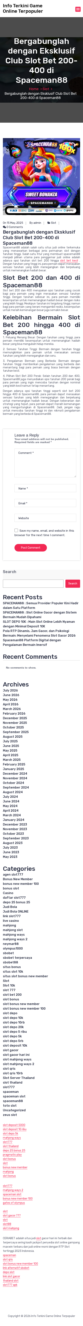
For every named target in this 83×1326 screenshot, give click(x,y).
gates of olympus (14, 1202)
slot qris (9, 1068)
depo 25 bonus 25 (16, 902)
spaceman (11, 1092)
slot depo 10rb (14, 1022)
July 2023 (10, 847)
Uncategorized (14, 1110)
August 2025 (13, 736)
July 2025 (10, 741)
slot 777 (9, 990)
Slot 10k (9, 985)
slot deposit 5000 (14, 1125)
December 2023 (15, 824)
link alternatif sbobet (16, 1268)
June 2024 (11, 801)
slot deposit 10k (15, 1045)
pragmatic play (12, 1154)
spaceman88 (13, 1101)
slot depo (10, 1013)
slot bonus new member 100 (24, 1008)
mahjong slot (13, 930)
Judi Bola (10, 907)
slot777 (9, 1087)
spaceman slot (14, 1096)
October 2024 (13, 783)
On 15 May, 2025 (13, 223)
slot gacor (11, 1050)
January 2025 (13, 769)
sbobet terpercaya (17, 958)
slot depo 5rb (13, 1041)
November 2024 (15, 778)
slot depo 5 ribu (15, 1031)
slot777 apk (10, 1285)
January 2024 (13, 820)
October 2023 (13, 834)
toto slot (10, 1105)
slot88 (7, 1224)
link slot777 (12, 916)
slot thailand (12, 1082)
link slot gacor (11, 1276)
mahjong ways (14, 934)
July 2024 (10, 797)
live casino (11, 921)
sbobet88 (10, 962)
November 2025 (15, 723)
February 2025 (14, 764)
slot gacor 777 (12, 1215)
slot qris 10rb (13, 1073)
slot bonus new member (21, 1004)
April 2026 (11, 704)
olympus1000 (13, 948)
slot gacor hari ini (16, 1055)
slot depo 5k (12, 1036)
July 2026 (10, 690)
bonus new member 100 (21, 884)
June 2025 (11, 746)
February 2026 (14, 713)
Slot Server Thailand (19, 1078)
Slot (45, 89)
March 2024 (12, 815)
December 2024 (15, 773)
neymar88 (11, 944)
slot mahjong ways (17, 1059)
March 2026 (12, 709)
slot (5, 1163)
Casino (8, 893)
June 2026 (11, 695)
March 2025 (12, 760)
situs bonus (12, 967)
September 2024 (16, 787)
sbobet (8, 953)
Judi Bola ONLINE (16, 911)
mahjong (9, 925)
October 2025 (13, 727)
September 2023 (16, 838)
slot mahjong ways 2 (18, 1064)
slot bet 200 (12, 995)
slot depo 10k (13, 1018)
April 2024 (11, 810)
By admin (35, 223)
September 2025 (16, 732)
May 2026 (10, 700)
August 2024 (13, 792)
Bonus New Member (18, 879)
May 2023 (10, 857)
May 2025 (10, 750)
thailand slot (11, 1280)
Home (34, 89)
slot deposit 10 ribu (14, 1129)
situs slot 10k (13, 971)
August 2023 (13, 843)
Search (9, 572)
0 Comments (14, 227)
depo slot (8, 1272)
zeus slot (10, 1115)
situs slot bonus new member (25, 976)
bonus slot (11, 888)
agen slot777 (13, 874)
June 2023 (11, 852)
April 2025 (10, 755)
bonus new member (15, 1167)
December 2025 (15, 718)
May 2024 (10, 806)
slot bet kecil (69, 260)
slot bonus (11, 999)
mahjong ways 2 (15, 939)
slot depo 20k (13, 1027)
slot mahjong (11, 1228)
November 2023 (15, 829)
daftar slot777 (14, 897)
